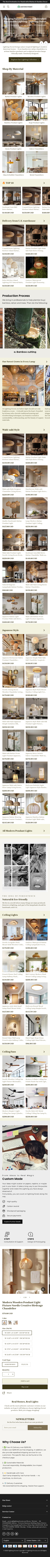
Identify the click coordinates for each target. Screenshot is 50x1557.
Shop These (9, 33)
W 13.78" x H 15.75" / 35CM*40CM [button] (17, 1344)
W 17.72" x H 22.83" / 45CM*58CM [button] (17, 1349)
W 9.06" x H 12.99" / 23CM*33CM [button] (17, 1333)
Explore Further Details (12, 1222)
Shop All (41, 33)
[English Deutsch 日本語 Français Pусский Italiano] (13, 1540)
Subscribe (38, 1428)
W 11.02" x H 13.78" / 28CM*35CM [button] (17, 1338)
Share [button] (9, 1393)
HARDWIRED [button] (10, 1364)
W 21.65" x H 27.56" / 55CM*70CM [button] (17, 1355)
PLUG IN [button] (24, 1364)
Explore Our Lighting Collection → (25, 60)
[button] (4, 6)
